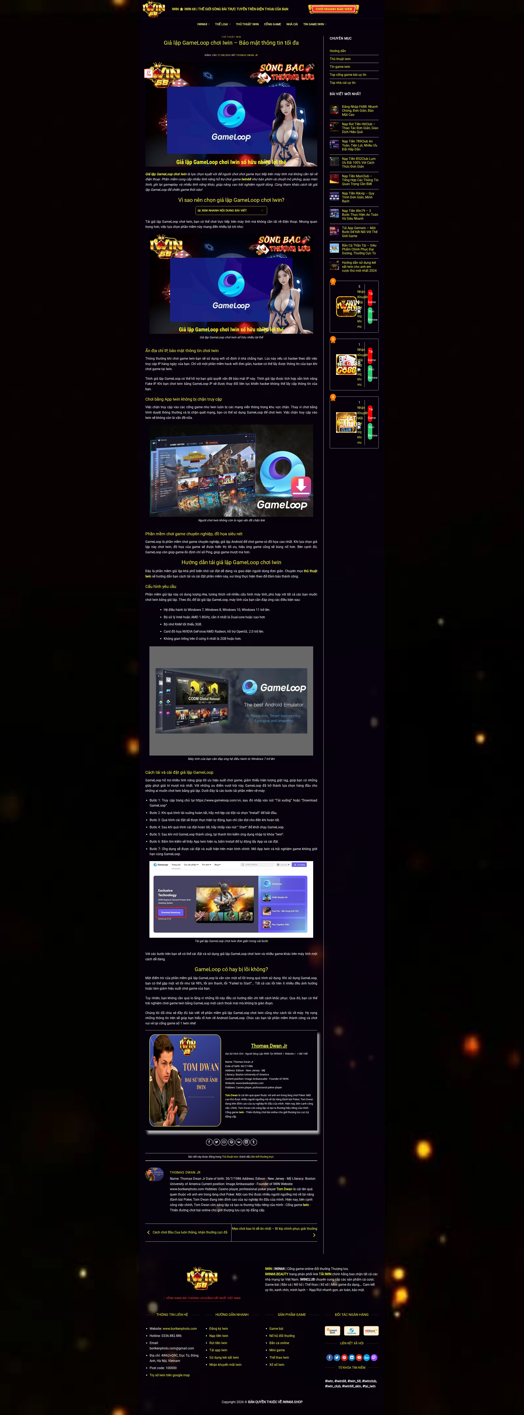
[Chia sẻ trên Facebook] (209, 1142)
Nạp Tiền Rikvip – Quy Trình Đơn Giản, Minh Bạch (358, 197)
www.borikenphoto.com (180, 1329)
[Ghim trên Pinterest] (231, 1142)
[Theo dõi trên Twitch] (374, 1357)
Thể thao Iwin (279, 1357)
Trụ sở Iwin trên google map (170, 1375)
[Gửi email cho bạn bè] (224, 1142)
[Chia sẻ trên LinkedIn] (246, 1142)
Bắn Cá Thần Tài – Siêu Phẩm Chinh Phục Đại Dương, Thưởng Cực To (359, 249)
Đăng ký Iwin (218, 1329)
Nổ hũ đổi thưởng (282, 1336)
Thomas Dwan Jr (247, 55)
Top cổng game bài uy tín (348, 75)
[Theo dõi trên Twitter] (337, 1357)
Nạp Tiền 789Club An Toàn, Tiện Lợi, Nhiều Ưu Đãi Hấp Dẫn (359, 145)
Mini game (277, 1350)
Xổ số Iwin (276, 1365)
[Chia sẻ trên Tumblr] (253, 1142)
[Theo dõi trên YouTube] (359, 1357)
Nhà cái (292, 24)
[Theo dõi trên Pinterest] (344, 1357)
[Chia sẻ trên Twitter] (216, 1142)
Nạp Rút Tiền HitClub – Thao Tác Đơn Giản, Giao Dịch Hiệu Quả (360, 128)
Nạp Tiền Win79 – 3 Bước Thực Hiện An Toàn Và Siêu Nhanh (360, 214)
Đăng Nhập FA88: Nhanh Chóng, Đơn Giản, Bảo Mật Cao (360, 110)
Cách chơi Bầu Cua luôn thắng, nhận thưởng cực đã (189, 1232)
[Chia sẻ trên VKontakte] (238, 1142)
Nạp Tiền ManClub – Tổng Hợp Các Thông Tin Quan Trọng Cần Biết (360, 180)
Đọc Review (370, 315)
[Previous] (329, 1335)
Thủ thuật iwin (247, 24)
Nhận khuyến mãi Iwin (225, 1365)
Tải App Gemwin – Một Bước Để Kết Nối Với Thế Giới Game (359, 232)
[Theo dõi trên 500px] (366, 1357)
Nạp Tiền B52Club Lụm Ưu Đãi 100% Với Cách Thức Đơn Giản (359, 162)
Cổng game (272, 24)
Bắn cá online (279, 1343)
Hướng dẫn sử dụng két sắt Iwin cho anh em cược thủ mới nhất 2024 (359, 266)
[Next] (374, 1335)
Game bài (276, 1329)
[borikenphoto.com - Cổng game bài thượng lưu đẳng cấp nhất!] (154, 9)
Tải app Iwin (218, 1350)
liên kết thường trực (262, 1156)
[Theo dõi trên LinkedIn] (351, 1357)
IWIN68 (202, 24)
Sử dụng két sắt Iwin (224, 1357)
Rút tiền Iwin (218, 1343)
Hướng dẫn (338, 51)
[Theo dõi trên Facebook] (329, 1357)
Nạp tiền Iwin (218, 1336)
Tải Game (370, 298)
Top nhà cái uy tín (343, 83)
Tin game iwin (313, 24)
